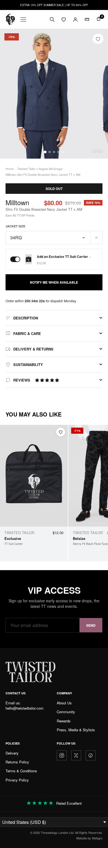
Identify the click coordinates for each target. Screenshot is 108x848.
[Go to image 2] (49, 152)
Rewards (64, 720)
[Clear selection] (96, 237)
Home (10, 168)
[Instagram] (62, 755)
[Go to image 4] (58, 152)
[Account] (75, 19)
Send (91, 625)
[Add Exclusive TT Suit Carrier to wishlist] (60, 432)
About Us (64, 702)
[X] (76, 755)
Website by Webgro (89, 838)
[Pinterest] (91, 755)
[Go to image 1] (45, 152)
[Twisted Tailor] (10, 19)
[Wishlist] (64, 19)
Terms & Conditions (21, 770)
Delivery (12, 753)
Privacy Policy (17, 780)
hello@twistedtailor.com (24, 708)
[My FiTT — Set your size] (87, 19)
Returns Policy (17, 762)
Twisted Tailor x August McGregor (40, 168)
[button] (47, 380)
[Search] (52, 19)
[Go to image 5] (63, 152)
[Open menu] (23, 19)
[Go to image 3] (54, 152)
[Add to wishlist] (98, 38)
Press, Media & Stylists (76, 729)
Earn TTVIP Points (20, 215)
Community (66, 711)
